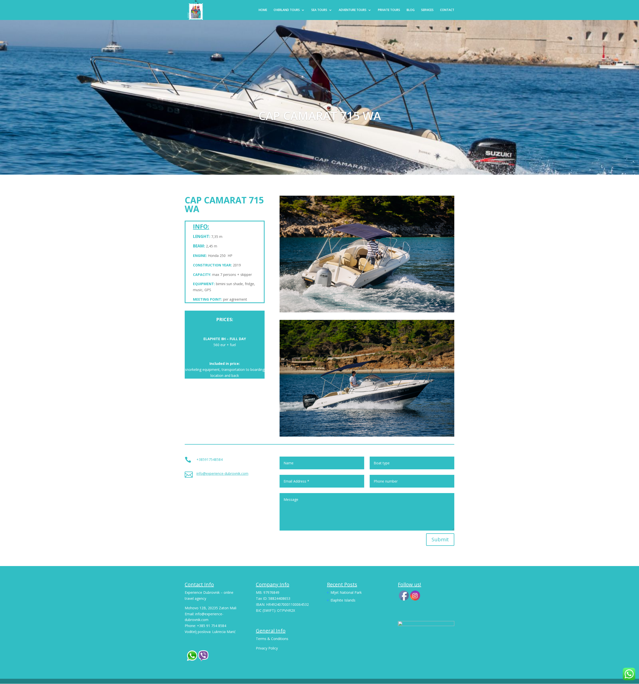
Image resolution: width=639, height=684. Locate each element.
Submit (440, 539)
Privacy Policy (267, 648)
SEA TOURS (319, 10)
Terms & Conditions (272, 638)
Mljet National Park (346, 592)
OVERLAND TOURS (287, 10)
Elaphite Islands (342, 600)
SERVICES (427, 10)
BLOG (411, 10)
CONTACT (447, 10)
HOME (263, 10)
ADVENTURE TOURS (352, 10)
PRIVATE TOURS (389, 10)
